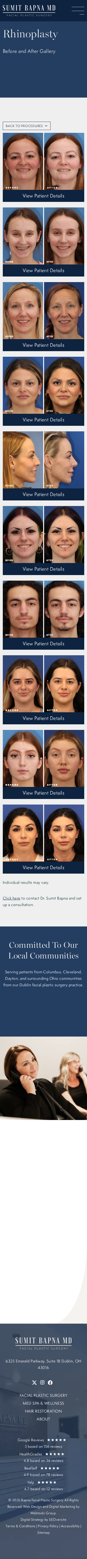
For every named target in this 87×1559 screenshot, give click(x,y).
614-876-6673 (37, 1180)
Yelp (43, 1485)
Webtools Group (43, 1513)
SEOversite (57, 1519)
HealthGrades (41, 1457)
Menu (78, 10)
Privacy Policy (48, 1526)
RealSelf (43, 1471)
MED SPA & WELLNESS (43, 1403)
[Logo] (29, 11)
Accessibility (70, 1526)
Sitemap (43, 1532)
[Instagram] (42, 1382)
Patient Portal (43, 87)
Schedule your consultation (43, 103)
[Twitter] (35, 1382)
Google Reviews (40, 1443)
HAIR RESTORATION (43, 1411)
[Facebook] (50, 1382)
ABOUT (43, 1419)
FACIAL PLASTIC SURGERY (44, 1395)
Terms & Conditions (20, 1526)
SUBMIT (28, 1272)
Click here (11, 898)
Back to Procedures (24, 126)
